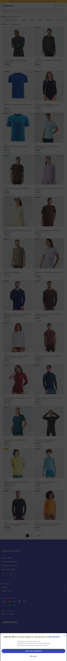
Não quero (33, 656)
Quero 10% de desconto (33, 651)
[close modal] (64, 636)
